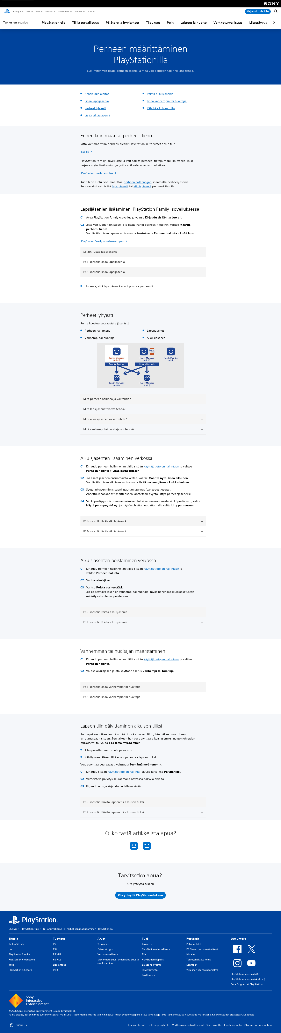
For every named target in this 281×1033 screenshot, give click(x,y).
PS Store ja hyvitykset (122, 22)
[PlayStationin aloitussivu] (7, 11)
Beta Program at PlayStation (246, 984)
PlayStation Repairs (153, 959)
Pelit (37, 11)
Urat (11, 949)
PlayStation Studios (19, 954)
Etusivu (13, 929)
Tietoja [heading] (13, 938)
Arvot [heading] (101, 938)
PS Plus (48, 11)
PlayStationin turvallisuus (156, 949)
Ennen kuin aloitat (97, 94)
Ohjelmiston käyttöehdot (258, 1025)
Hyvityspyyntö (150, 970)
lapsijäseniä (120, 186)
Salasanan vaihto (151, 964)
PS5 (28, 11)
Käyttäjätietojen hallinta (124, 772)
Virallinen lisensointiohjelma (202, 970)
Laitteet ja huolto (193, 22)
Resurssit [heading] (192, 938)
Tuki (90, 11)
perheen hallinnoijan (138, 182)
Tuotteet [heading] (59, 938)
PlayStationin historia (21, 970)
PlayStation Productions (22, 959)
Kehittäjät (191, 964)
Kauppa (17, 11)
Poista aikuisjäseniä (160, 94)
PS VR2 (57, 954)
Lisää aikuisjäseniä (97, 115)
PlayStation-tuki (30, 929)
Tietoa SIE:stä (16, 944)
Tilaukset (153, 22)
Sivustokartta (214, 1025)
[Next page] (273, 22)
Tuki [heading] (145, 938)
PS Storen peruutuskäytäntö (202, 949)
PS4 (55, 949)
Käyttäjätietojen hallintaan (161, 466)
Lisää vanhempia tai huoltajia (167, 101)
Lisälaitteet (63, 11)
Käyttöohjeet (149, 975)
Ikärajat (190, 954)
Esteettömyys (105, 949)
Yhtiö (11, 964)
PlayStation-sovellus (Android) (248, 979)
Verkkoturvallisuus (228, 22)
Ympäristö (103, 944)
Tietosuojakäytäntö (158, 1025)
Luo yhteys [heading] (238, 938)
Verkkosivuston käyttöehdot (188, 1025)
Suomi (19, 1025)
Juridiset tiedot (136, 1025)
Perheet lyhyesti (95, 108)
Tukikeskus (148, 944)
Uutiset (78, 11)
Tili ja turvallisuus (85, 22)
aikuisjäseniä (142, 186)
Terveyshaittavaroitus (198, 959)
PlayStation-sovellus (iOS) (245, 974)
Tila (144, 954)
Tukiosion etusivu (15, 22)
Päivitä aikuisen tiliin (161, 108)
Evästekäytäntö (233, 1025)
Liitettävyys (258, 22)
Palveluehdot (193, 944)
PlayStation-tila (53, 22)
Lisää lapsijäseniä (97, 101)
